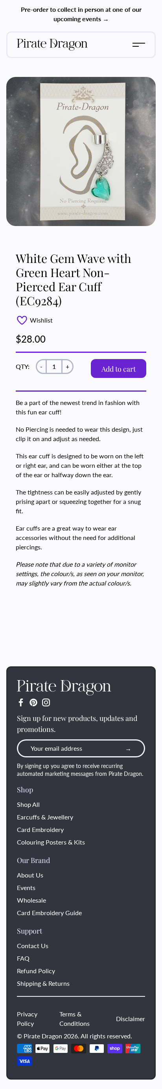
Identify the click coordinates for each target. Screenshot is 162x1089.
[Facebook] (21, 702)
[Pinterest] (33, 702)
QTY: (22, 366)
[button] (139, 45)
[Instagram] (46, 702)
